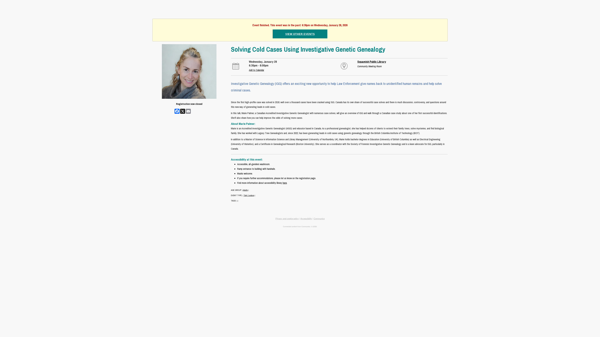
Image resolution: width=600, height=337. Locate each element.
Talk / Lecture (249, 195)
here (285, 183)
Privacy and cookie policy (287, 218)
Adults (245, 190)
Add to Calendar (256, 70)
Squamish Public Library (371, 62)
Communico (319, 218)
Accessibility (306, 218)
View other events (300, 34)
